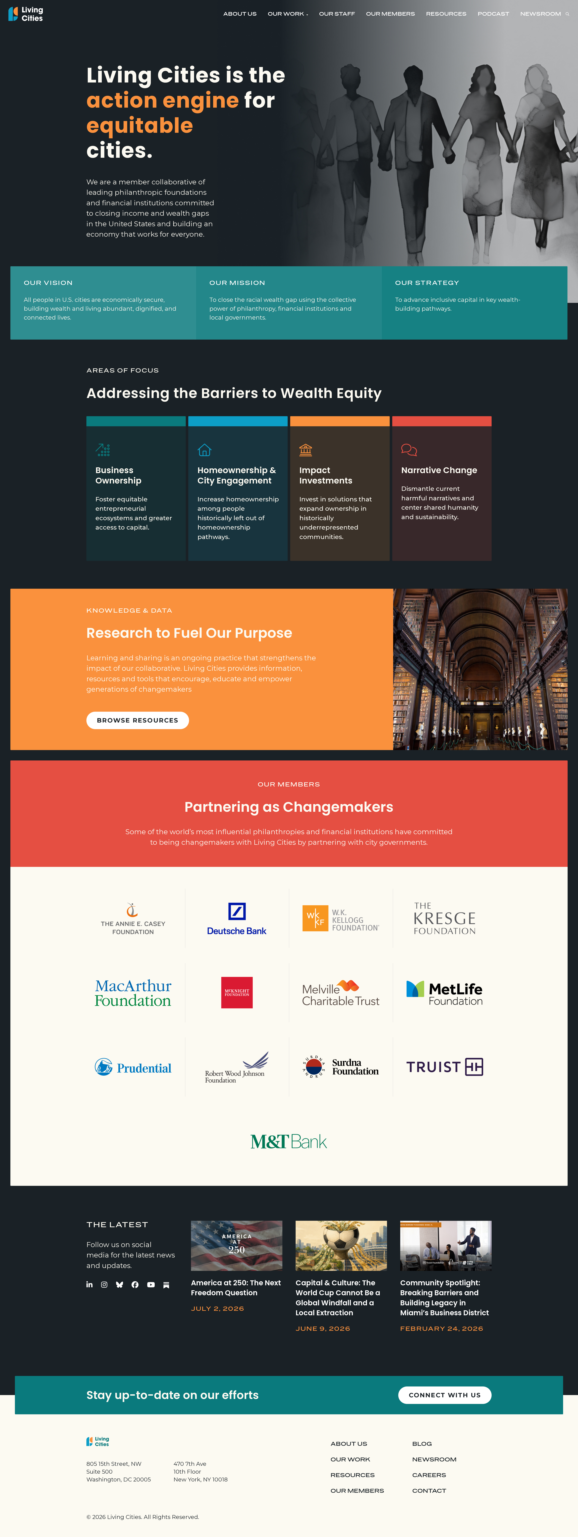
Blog (422, 1444)
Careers (429, 1475)
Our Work (286, 14)
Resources (446, 14)
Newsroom (540, 14)
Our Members (390, 14)
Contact (429, 1490)
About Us (240, 14)
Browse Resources (138, 720)
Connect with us (445, 1395)
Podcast (493, 14)
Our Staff (337, 14)
